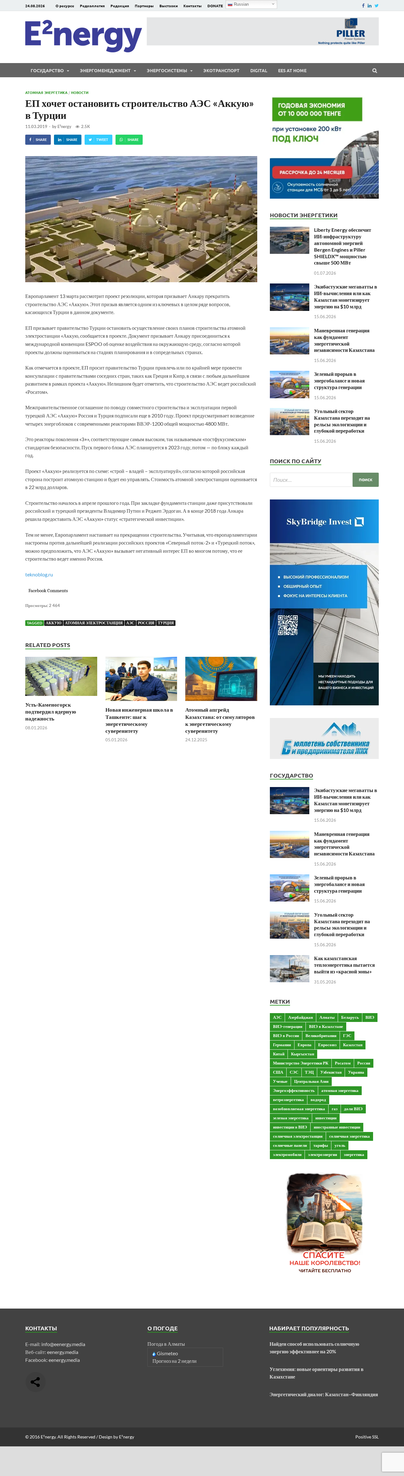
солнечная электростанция (298, 1136)
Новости (79, 92)
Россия (146, 623)
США (278, 1072)
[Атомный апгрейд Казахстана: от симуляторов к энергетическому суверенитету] (221, 702)
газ (334, 1108)
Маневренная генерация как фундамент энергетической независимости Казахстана (344, 340)
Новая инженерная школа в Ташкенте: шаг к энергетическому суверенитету (139, 720)
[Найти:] (324, 480)
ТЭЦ (309, 1072)
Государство (47, 70)
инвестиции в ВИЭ (290, 1126)
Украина (356, 1072)
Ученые (280, 1081)
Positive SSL (367, 1436)
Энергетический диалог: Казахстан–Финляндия (324, 1394)
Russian (241, 4)
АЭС (130, 623)
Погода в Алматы (166, 1344)
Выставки (168, 5)
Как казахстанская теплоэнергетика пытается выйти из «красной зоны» (344, 964)
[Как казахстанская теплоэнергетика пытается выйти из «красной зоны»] (289, 959)
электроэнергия (322, 1154)
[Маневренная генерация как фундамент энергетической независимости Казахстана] (289, 331)
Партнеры (144, 5)
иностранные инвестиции (337, 1126)
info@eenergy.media (63, 1344)
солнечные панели (290, 1145)
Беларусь (350, 1017)
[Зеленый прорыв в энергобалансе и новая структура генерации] (289, 374)
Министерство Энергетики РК (300, 1062)
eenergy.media (62, 1352)
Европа (305, 1044)
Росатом (343, 1062)
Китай (278, 1053)
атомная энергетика (340, 1090)
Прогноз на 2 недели (174, 1361)
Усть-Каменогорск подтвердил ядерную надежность (50, 711)
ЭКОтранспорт (221, 70)
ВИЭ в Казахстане (326, 1026)
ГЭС (347, 1035)
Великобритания (321, 1035)
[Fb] (363, 5)
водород (318, 1099)
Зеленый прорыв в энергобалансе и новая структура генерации (339, 380)
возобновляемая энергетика (299, 1108)
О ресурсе (65, 5)
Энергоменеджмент (105, 70)
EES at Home (292, 70)
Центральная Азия (311, 1081)
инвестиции (325, 1117)
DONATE (215, 5)
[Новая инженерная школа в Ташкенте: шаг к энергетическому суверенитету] (141, 702)
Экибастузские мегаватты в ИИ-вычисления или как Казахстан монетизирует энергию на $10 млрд (345, 296)
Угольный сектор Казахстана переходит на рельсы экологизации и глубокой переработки (342, 421)
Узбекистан (331, 1072)
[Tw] (376, 5)
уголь (340, 1145)
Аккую (54, 623)
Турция (166, 623)
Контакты (192, 5)
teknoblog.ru (39, 574)
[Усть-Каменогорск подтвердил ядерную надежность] (61, 697)
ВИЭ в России (286, 1035)
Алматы (327, 1017)
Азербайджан (300, 1017)
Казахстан (352, 1044)
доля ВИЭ (353, 1108)
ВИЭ (369, 1017)
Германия (282, 1044)
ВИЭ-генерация (287, 1026)
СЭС (294, 1072)
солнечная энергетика (349, 1136)
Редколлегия (92, 5)
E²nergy (64, 126)
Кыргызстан (302, 1053)
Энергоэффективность (294, 1090)
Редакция (119, 5)
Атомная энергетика (46, 92)
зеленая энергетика (291, 1117)
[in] (369, 5)
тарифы (320, 1145)
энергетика (354, 1154)
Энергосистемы (167, 70)
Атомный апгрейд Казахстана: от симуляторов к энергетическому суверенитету (220, 720)
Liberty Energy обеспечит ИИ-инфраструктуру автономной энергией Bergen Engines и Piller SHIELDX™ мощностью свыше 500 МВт (342, 246)
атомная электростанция (94, 623)
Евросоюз (327, 1044)
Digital (258, 70)
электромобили (287, 1154)
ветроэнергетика (288, 1099)
